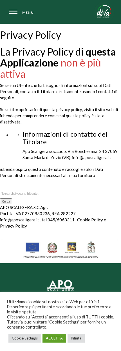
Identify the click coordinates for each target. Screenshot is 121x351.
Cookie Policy (90, 219)
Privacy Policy (13, 225)
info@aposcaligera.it (19, 219)
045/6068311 (61, 219)
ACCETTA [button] (54, 338)
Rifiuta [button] (76, 338)
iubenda (7, 169)
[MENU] (13, 13)
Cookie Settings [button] (25, 338)
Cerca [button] (6, 201)
